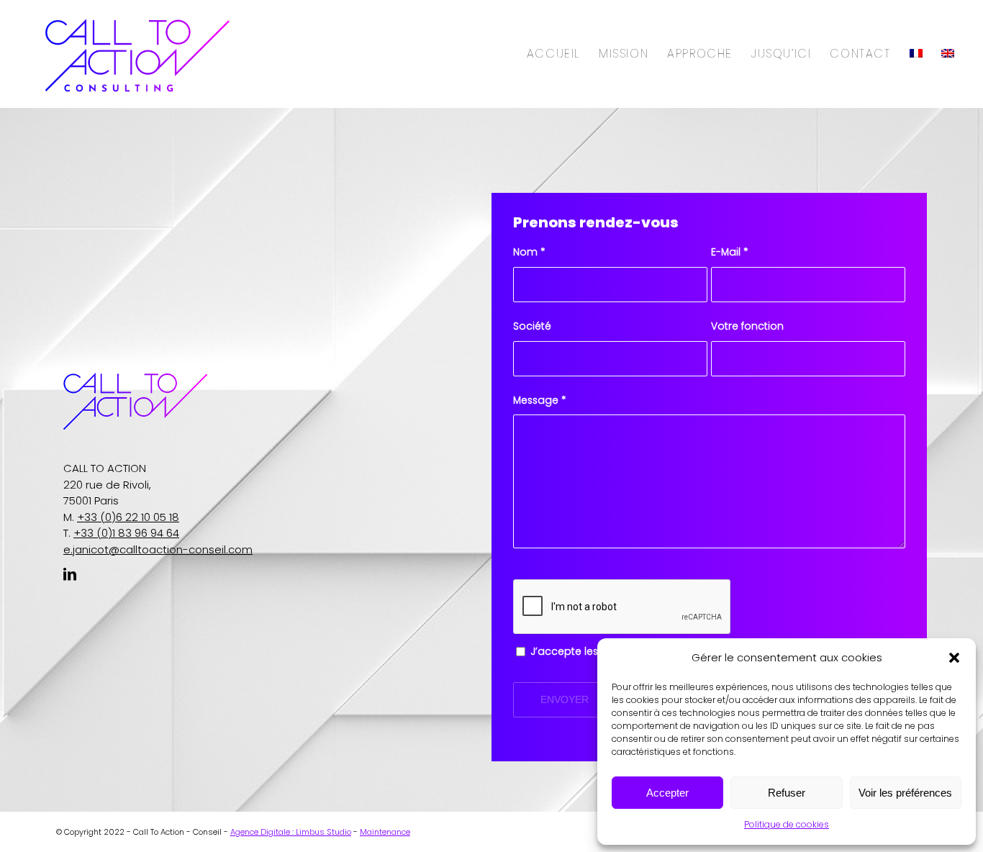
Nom (529, 252)
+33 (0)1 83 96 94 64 (126, 532)
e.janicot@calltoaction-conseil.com (158, 549)
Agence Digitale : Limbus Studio (290, 832)
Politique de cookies (786, 824)
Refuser (786, 793)
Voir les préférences (905, 793)
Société (532, 326)
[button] (954, 658)
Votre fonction (747, 326)
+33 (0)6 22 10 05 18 (128, 517)
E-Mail (729, 252)
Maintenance (385, 832)
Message (539, 400)
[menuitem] (553, 54)
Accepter (667, 793)
